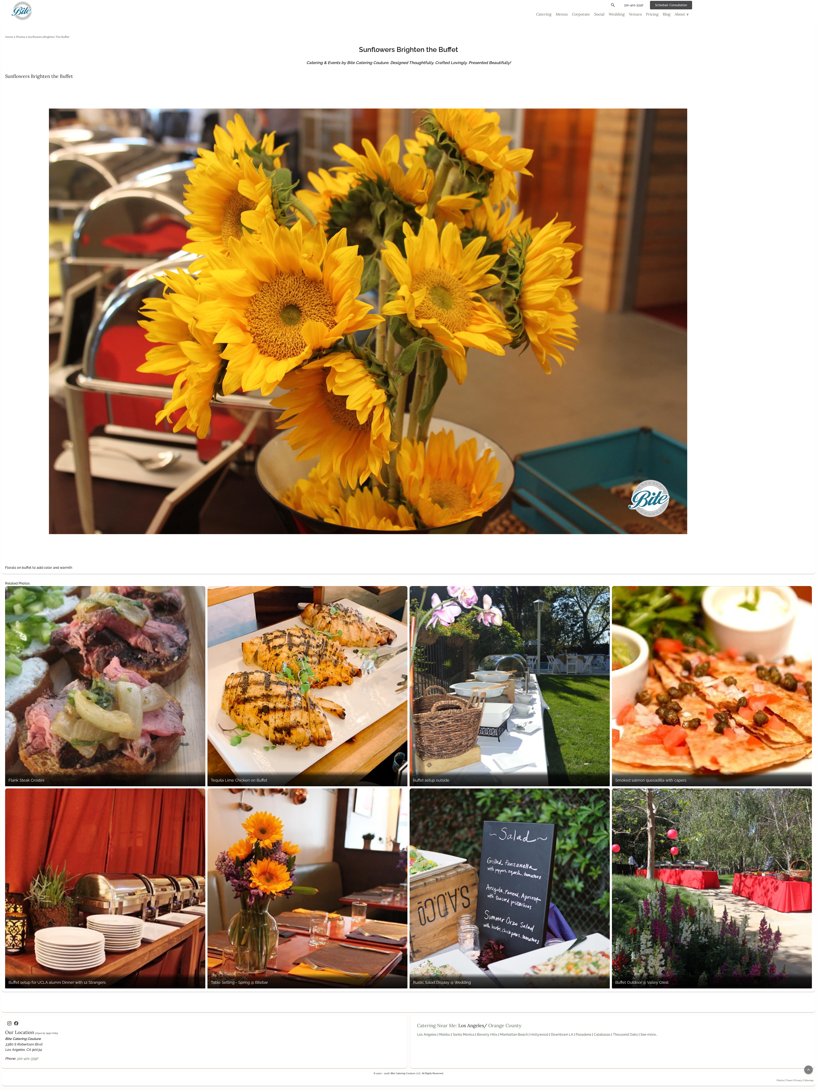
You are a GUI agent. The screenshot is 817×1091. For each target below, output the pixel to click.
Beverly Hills (487, 1034)
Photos (21, 37)
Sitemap (809, 1080)
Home (9, 37)
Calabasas (602, 1034)
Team (789, 1080)
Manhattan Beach (514, 1034)
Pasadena (583, 1034)
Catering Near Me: (437, 1025)
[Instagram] (9, 1023)
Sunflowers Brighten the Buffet (48, 37)
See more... (649, 1034)
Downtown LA (562, 1034)
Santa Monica (463, 1034)
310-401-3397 (27, 1059)
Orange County (504, 1025)
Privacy (798, 1080)
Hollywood (539, 1034)
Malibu (444, 1034)
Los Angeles (427, 1034)
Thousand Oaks (625, 1034)
